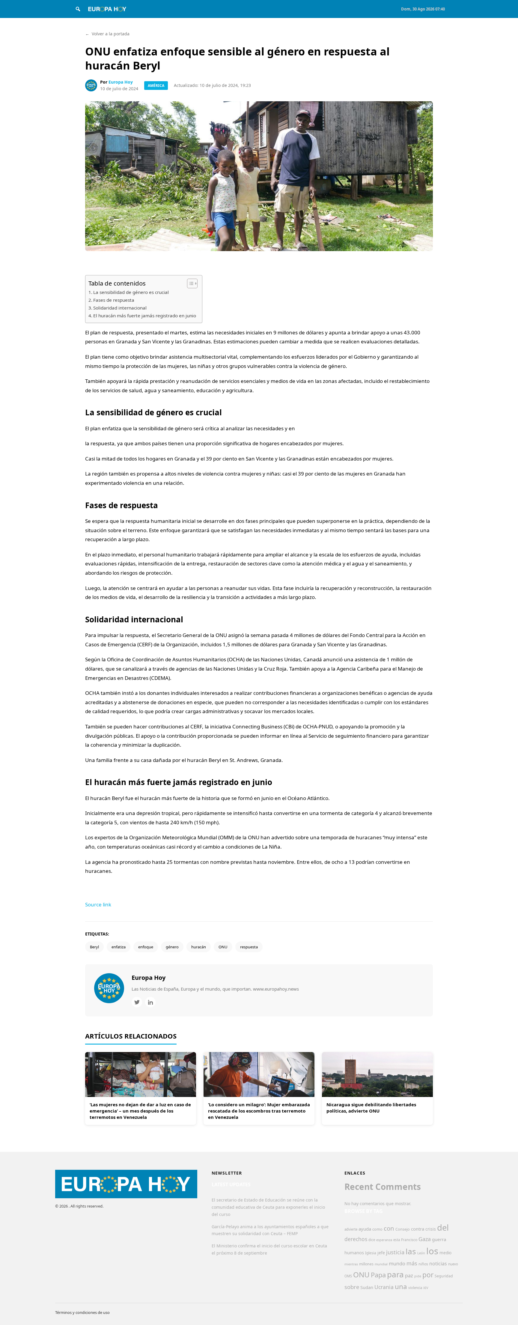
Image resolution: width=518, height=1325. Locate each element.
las (411, 1251)
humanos (354, 1252)
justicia (395, 1252)
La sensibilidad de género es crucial (131, 292)
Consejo (402, 1229)
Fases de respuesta (113, 300)
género (172, 947)
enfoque (145, 947)
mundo (397, 1263)
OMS (348, 1276)
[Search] (78, 9)
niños (423, 1264)
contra (417, 1229)
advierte (350, 1229)
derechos (355, 1239)
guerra (439, 1239)
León (421, 1253)
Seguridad (444, 1276)
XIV (425, 1288)
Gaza (424, 1239)
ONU (223, 947)
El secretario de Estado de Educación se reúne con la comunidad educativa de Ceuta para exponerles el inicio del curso (268, 1207)
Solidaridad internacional (120, 308)
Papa (378, 1274)
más (411, 1263)
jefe (381, 1252)
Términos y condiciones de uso (82, 1312)
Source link (98, 904)
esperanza (384, 1240)
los (432, 1251)
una (401, 1286)
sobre (351, 1287)
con (389, 1228)
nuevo (453, 1264)
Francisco (409, 1239)
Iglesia (370, 1252)
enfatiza (119, 947)
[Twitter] (137, 1002)
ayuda (365, 1229)
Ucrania (384, 1287)
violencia (415, 1287)
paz (409, 1275)
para (395, 1274)
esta (396, 1240)
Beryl (94, 947)
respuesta (249, 947)
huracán (198, 947)
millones (366, 1264)
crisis (430, 1229)
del (443, 1227)
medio (445, 1252)
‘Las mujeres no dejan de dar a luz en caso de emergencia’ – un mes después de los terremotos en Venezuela (140, 1110)
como (377, 1229)
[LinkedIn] (150, 1002)
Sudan (366, 1287)
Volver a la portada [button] (107, 34)
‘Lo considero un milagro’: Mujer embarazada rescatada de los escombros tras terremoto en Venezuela (259, 1110)
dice (371, 1240)
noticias (438, 1263)
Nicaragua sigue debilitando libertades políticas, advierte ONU (371, 1107)
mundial (381, 1264)
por (427, 1274)
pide (417, 1276)
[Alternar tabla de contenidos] (189, 283)
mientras (351, 1264)
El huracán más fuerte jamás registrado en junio (144, 316)
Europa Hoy (121, 82)
